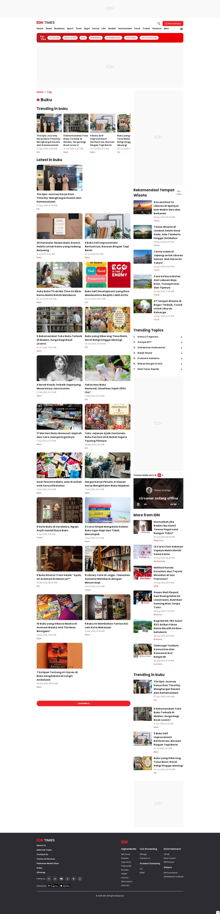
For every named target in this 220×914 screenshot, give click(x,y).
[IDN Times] (45, 22)
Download (41, 886)
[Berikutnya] (131, 125)
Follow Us (41, 878)
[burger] (181, 29)
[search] (159, 23)
